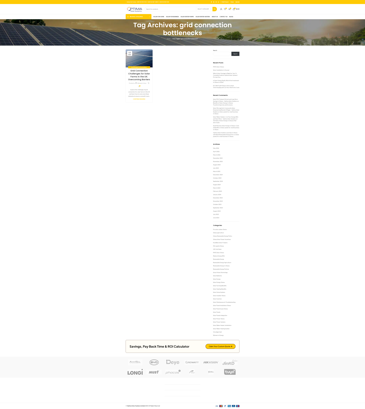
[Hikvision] (210, 362)
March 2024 (216, 188)
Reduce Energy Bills (219, 256)
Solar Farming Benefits (219, 285)
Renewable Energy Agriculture (222, 262)
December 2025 (218, 158)
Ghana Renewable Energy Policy (222, 236)
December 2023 (218, 198)
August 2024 (217, 184)
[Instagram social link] (216, 2)
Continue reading (139, 99)
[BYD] (154, 362)
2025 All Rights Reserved (143, 406)
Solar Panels (143, 67)
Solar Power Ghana (218, 319)
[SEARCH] (215, 9)
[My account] (221, 9)
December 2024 (218, 174)
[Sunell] (210, 372)
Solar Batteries (217, 275)
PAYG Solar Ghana (218, 67)
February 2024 (217, 191)
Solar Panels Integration (220, 315)
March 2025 (216, 171)
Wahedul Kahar (142, 83)
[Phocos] (173, 372)
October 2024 (217, 178)
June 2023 (216, 217)
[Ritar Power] (192, 372)
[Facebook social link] (211, 2)
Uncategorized (217, 332)
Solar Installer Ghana (219, 295)
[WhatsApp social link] (218, 2)
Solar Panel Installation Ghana (222, 305)
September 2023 (218, 208)
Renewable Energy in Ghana (221, 266)
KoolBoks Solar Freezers (220, 242)
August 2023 (217, 211)
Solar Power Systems (219, 322)
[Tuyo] (229, 372)
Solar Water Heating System (221, 328)
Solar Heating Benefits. (219, 289)
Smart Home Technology (220, 272)
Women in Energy (218, 335)
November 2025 (218, 161)
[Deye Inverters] (173, 362)
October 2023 (217, 204)
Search (215, 50)
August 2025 (217, 164)
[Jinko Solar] (229, 362)
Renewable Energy (218, 259)
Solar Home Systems (219, 292)
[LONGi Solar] (135, 372)
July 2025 (216, 168)
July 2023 (216, 214)
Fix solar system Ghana (220, 229)
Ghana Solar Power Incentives (222, 239)
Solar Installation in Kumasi (221, 70)
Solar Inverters (217, 299)
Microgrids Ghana (218, 246)
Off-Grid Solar (217, 249)
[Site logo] (134, 9)
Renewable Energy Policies (221, 269)
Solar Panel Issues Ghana (220, 309)
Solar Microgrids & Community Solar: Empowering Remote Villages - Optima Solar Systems (226, 110)
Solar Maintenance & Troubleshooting (224, 302)
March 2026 (216, 155)
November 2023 (218, 201)
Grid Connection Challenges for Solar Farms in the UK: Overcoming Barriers (139, 75)
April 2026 (216, 151)
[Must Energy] (154, 372)
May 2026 (216, 148)
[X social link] (214, 2)
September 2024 (218, 181)
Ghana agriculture (218, 232)
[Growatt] (192, 362)
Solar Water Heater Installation (222, 325)
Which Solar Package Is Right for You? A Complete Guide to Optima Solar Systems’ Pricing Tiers (225, 75)
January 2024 (217, 194)
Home (169, 38)
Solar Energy (135, 67)
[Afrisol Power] (135, 362)
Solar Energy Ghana (219, 282)
